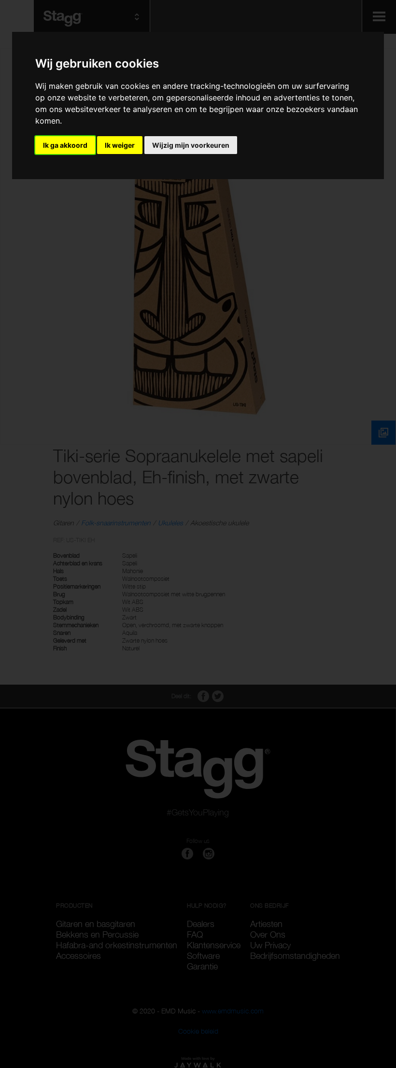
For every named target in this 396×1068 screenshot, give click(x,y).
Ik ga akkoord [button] (65, 145)
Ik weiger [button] (120, 145)
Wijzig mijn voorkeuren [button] (190, 145)
